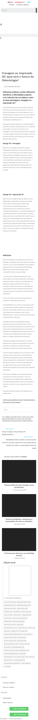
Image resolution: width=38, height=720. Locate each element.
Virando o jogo (25, 663)
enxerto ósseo (22, 627)
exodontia (14, 631)
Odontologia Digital (18, 647)
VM (10, 2)
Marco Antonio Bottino (11, 644)
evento (7, 631)
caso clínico (8, 615)
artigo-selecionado (10, 608)
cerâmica (7, 417)
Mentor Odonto (8, 702)
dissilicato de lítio (10, 624)
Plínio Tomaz (30, 656)
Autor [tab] (6, 410)
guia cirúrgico (27, 634)
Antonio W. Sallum (10, 602)
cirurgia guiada (26, 615)
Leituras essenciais (10, 640)
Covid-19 (7, 618)
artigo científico (22, 608)
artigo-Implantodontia (23, 602)
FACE (28, 2)
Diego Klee (8, 621)
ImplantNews (7, 698)
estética (31, 627)
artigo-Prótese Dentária (24, 605)
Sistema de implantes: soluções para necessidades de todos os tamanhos (19, 520)
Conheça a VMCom (22, 5)
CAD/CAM (16, 611)
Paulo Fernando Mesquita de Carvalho (15, 653)
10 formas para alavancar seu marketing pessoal (19, 554)
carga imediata (26, 611)
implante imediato (10, 637)
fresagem (4, 419)
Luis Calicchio (20, 419)
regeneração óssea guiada (12, 663)
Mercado (7, 647)
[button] (19, 35)
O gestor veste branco (11, 650)
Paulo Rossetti (9, 656)
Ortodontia (20, 2)
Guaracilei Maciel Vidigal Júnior (13, 634)
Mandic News (21, 640)
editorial (20, 624)
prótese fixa (8, 660)
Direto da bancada (18, 621)
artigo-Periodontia (10, 605)
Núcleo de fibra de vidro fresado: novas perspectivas (19, 486)
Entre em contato (8, 687)
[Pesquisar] (36, 10)
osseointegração (24, 650)
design (32, 417)
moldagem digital (16, 421)
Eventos (11, 5)
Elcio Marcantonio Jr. (10, 627)
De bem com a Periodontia (19, 618)
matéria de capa (24, 644)
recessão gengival (19, 660)
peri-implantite (20, 656)
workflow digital (27, 421)
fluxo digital (23, 631)
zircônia (7, 666)
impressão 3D (12, 419)
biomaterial (8, 611)
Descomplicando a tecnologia (20, 417)
